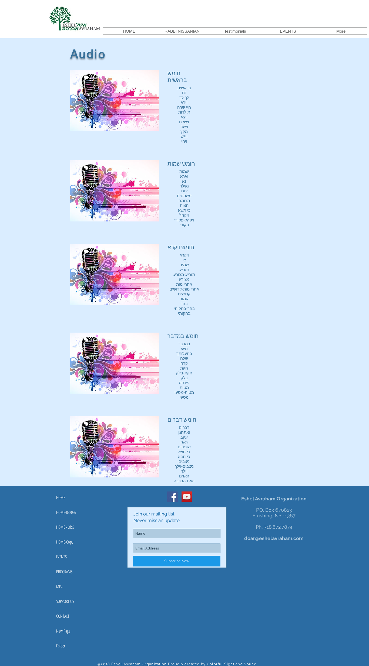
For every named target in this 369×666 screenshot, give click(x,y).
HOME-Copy (64, 542)
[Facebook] (172, 496)
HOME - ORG (65, 527)
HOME (60, 497)
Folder (60, 646)
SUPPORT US (65, 601)
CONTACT (62, 616)
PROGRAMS (64, 572)
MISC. (60, 586)
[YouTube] (187, 496)
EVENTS (61, 557)
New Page (63, 631)
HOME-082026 (66, 512)
